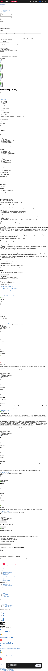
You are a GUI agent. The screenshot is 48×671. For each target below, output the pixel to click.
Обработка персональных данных (7, 670)
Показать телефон (4, 48)
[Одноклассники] (3, 613)
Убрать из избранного (23, 52)
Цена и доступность (4, 42)
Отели (3, 593)
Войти (36, 1)
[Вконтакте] (3, 617)
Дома (3, 595)
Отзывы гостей (5, 573)
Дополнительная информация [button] (6, 199)
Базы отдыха (5, 597)
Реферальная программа (7, 605)
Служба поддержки (6, 567)
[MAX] (3, 615)
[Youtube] (3, 618)
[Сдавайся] (22, 1)
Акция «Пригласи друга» (7, 575)
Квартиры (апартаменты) (7, 592)
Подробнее (2, 560)
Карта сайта (2, 668)
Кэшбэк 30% (5, 574)
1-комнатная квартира (4, 323)
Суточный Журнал (6, 579)
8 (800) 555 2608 (5, 568)
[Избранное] (30, 1)
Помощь (4, 587)
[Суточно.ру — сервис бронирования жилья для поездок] (5, 1)
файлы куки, (14, 664)
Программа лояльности (7, 606)
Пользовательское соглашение (6, 669)
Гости (1, 18)
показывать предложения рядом (8, 282)
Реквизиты (4, 604)
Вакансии (4, 603)
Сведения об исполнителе (5, 543)
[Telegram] (3, 612)
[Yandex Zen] (3, 620)
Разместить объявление (7, 585)
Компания (4, 602)
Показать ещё (3, 520)
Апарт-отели (5, 594)
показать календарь (4, 274)
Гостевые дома (5, 596)
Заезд (1, 13)
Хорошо (38, 665)
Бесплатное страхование (7, 586)
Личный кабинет (6, 565)
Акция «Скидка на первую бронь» (9, 576)
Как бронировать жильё (7, 572)
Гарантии (4, 578)
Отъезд (1, 15)
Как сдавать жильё (6, 584)
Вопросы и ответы (6, 580)
